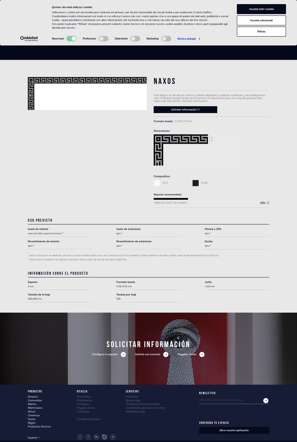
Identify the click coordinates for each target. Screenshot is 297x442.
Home (31, 419)
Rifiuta (261, 31)
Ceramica (34, 415)
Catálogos (83, 404)
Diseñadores (84, 400)
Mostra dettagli (187, 38)
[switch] (103, 38)
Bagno (32, 423)
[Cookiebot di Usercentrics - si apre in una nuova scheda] (29, 38)
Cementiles (35, 400)
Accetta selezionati (261, 20)
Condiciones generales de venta (145, 408)
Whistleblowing (135, 412)
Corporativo (84, 397)
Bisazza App (133, 400)
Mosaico (33, 397)
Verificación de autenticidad (143, 404)
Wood (31, 412)
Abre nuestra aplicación (234, 430)
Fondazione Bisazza (88, 419)
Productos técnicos (39, 427)
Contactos (83, 412)
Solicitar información (184, 110)
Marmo (32, 404)
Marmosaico (35, 408)
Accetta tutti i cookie (261, 9)
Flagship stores (86, 408)
